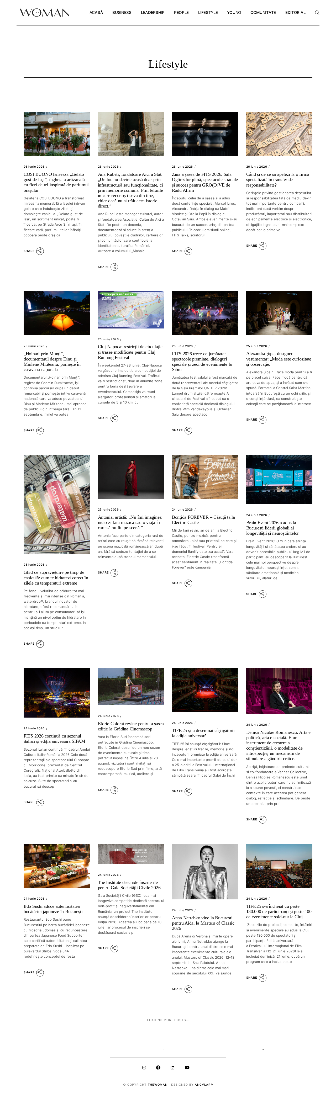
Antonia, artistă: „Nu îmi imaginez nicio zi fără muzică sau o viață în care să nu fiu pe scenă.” (130, 522)
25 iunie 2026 (34, 346)
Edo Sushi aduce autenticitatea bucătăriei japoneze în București (53, 909)
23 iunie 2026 (256, 1030)
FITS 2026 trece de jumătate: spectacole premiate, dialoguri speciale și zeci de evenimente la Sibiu (202, 361)
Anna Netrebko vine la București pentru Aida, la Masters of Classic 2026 (203, 923)
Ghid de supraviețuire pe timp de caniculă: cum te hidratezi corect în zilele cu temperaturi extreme (56, 577)
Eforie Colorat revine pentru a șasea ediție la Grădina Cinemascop (131, 726)
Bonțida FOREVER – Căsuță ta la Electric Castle (203, 519)
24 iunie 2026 (182, 509)
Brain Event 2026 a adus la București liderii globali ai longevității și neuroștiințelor (272, 528)
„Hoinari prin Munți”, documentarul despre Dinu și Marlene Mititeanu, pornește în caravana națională (52, 361)
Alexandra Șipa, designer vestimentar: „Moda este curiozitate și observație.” (279, 359)
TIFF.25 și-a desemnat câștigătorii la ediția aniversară (203, 733)
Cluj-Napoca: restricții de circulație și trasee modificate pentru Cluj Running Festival (130, 352)
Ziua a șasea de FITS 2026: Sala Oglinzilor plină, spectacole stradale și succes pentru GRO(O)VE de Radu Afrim (205, 182)
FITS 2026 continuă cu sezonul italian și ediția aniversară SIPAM (54, 738)
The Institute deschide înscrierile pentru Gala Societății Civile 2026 (129, 885)
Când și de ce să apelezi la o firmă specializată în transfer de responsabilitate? (277, 179)
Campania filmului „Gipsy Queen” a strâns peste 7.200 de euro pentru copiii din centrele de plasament (130, 1043)
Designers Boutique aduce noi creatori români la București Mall (54, 1040)
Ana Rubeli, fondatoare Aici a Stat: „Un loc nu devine (130, 190)
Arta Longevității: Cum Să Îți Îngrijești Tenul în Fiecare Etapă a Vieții (203, 1043)
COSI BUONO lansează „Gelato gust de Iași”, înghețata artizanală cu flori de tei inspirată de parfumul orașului (56, 182)
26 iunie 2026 (34, 166)
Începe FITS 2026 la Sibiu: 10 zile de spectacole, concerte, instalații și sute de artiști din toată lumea (278, 1043)
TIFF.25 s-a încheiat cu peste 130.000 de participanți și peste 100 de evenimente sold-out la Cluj (279, 911)
